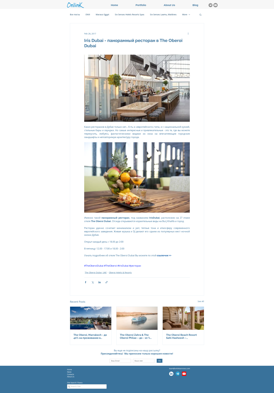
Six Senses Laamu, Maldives (163, 14)
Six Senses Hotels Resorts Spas (129, 14)
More (184, 14)
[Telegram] (178, 374)
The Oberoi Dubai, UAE (96, 272)
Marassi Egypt (102, 14)
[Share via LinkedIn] (99, 282)
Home (69, 369)
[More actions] (188, 33)
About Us (70, 376)
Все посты (75, 14)
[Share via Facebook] (85, 282)
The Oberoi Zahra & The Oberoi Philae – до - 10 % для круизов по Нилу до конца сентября (135, 336)
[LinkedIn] (171, 374)
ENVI (88, 14)
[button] (200, 14)
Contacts (70, 374)
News (69, 372)
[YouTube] (215, 5)
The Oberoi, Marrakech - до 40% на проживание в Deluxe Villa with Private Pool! (90, 336)
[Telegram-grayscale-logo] (210, 5)
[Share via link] (106, 282)
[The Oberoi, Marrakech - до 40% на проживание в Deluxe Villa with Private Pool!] (90, 318)
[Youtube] (184, 374)
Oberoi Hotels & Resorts (120, 272)
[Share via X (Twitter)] (92, 282)
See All (201, 301)
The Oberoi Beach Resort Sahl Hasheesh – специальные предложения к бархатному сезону (181, 336)
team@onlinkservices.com (179, 368)
